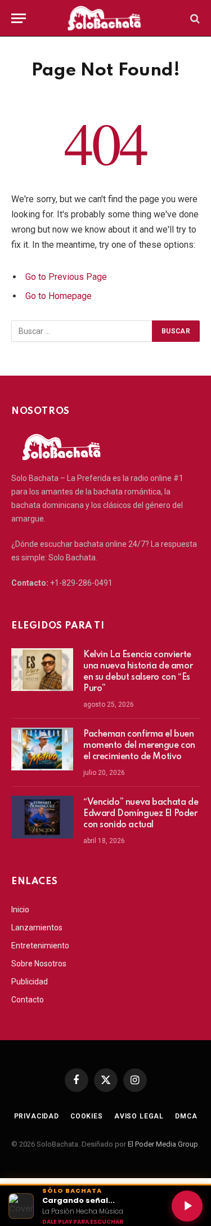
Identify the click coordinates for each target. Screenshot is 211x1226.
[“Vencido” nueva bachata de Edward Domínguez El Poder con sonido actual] (42, 817)
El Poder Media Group (163, 1144)
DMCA (186, 1116)
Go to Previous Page (66, 276)
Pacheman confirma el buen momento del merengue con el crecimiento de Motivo (139, 745)
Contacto (27, 999)
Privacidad (36, 1116)
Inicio (20, 909)
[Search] (194, 18)
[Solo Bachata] (105, 18)
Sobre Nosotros (38, 963)
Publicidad (29, 981)
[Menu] (18, 18)
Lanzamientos (36, 927)
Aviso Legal (139, 1116)
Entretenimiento (40, 945)
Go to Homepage (58, 296)
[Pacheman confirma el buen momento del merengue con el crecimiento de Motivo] (42, 749)
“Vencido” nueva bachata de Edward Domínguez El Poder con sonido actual (140, 814)
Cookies (86, 1116)
